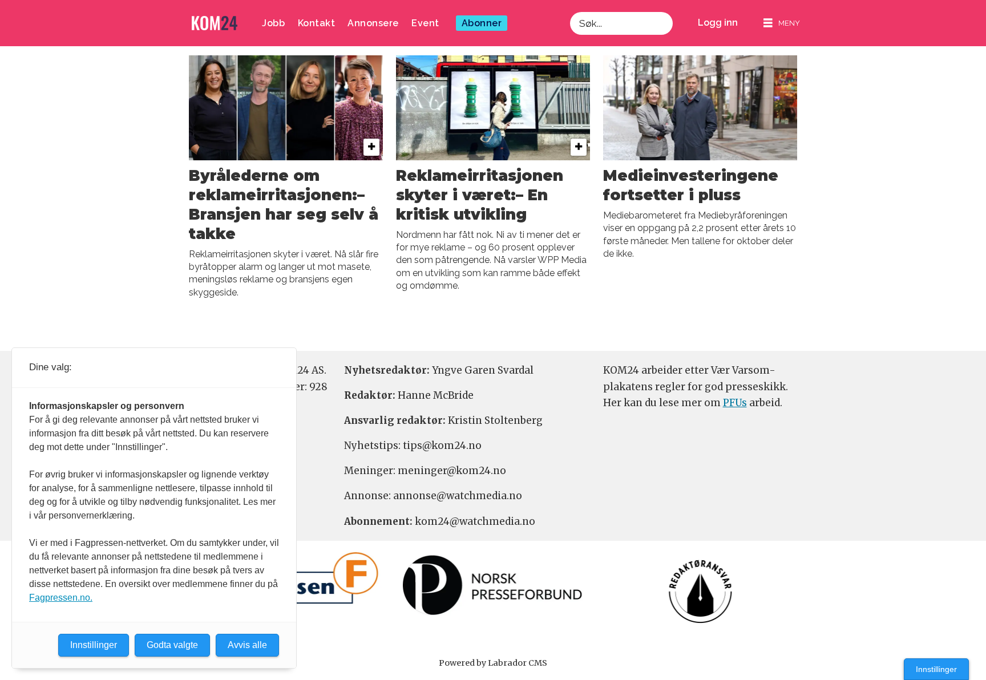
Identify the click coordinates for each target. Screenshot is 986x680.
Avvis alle (247, 645)
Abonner (482, 23)
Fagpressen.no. (60, 597)
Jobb (273, 23)
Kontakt (317, 23)
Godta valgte (172, 645)
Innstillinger (936, 669)
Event (425, 23)
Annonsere (373, 23)
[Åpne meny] (781, 23)
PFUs (735, 402)
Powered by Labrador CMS (493, 663)
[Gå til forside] (214, 23)
